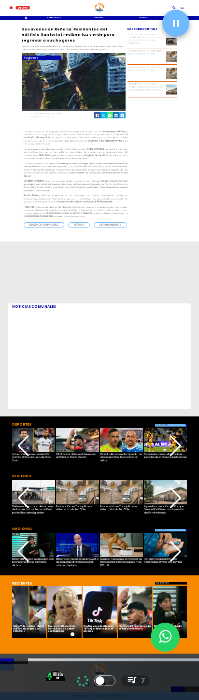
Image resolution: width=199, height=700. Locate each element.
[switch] (104, 680)
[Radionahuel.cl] (174, 8)
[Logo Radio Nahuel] (99, 13)
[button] (44, 225)
